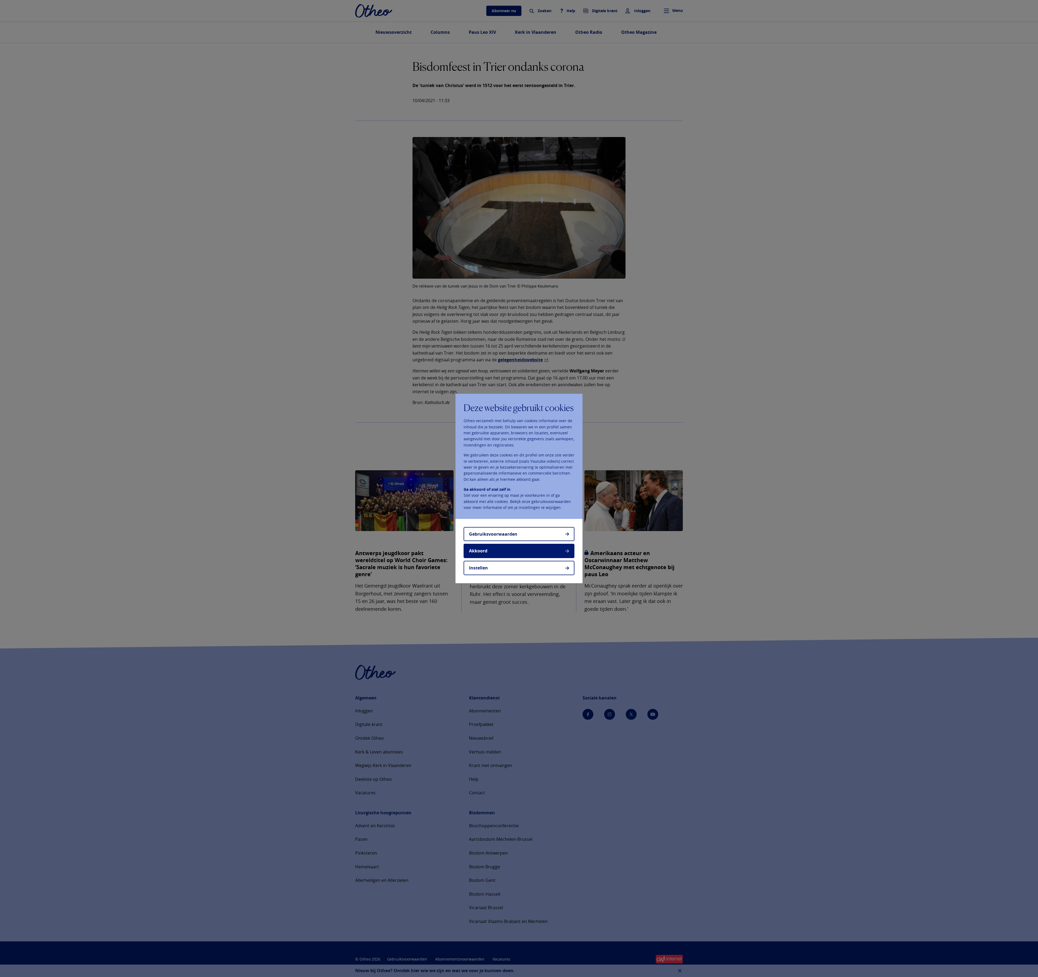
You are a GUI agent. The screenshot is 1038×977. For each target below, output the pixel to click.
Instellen (478, 568)
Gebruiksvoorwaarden (493, 534)
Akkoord (478, 551)
